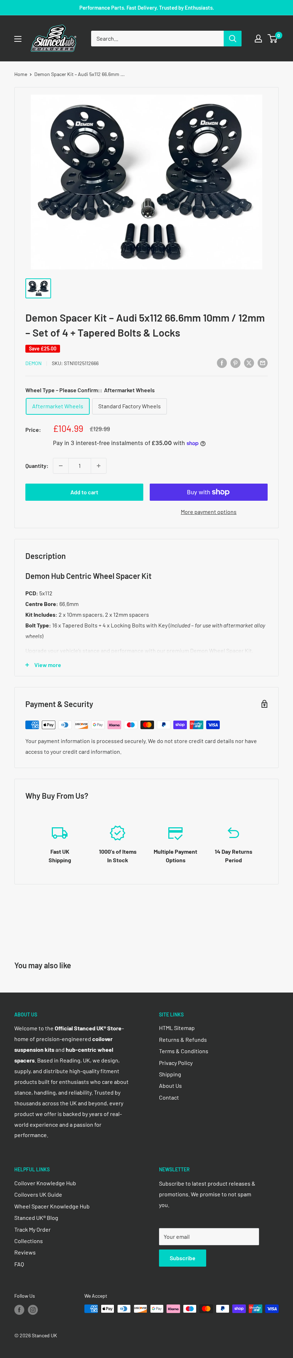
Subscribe (182, 1257)
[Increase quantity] (98, 465)
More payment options (209, 511)
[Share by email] (263, 362)
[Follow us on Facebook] (19, 1309)
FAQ (19, 1264)
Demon (33, 363)
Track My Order (32, 1229)
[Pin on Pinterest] (235, 362)
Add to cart (84, 492)
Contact (169, 1097)
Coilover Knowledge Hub (45, 1183)
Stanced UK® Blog (36, 1217)
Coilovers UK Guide (38, 1194)
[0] (272, 38)
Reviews (25, 1252)
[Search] (233, 38)
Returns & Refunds (183, 1039)
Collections (28, 1240)
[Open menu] (17, 39)
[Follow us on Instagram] (33, 1309)
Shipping (170, 1074)
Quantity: (37, 465)
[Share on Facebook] (222, 362)
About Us (170, 1085)
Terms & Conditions (183, 1050)
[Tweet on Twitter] (249, 362)
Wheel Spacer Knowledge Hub (52, 1206)
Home (20, 74)
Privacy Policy (176, 1062)
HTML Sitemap (177, 1027)
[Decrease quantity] (60, 465)
